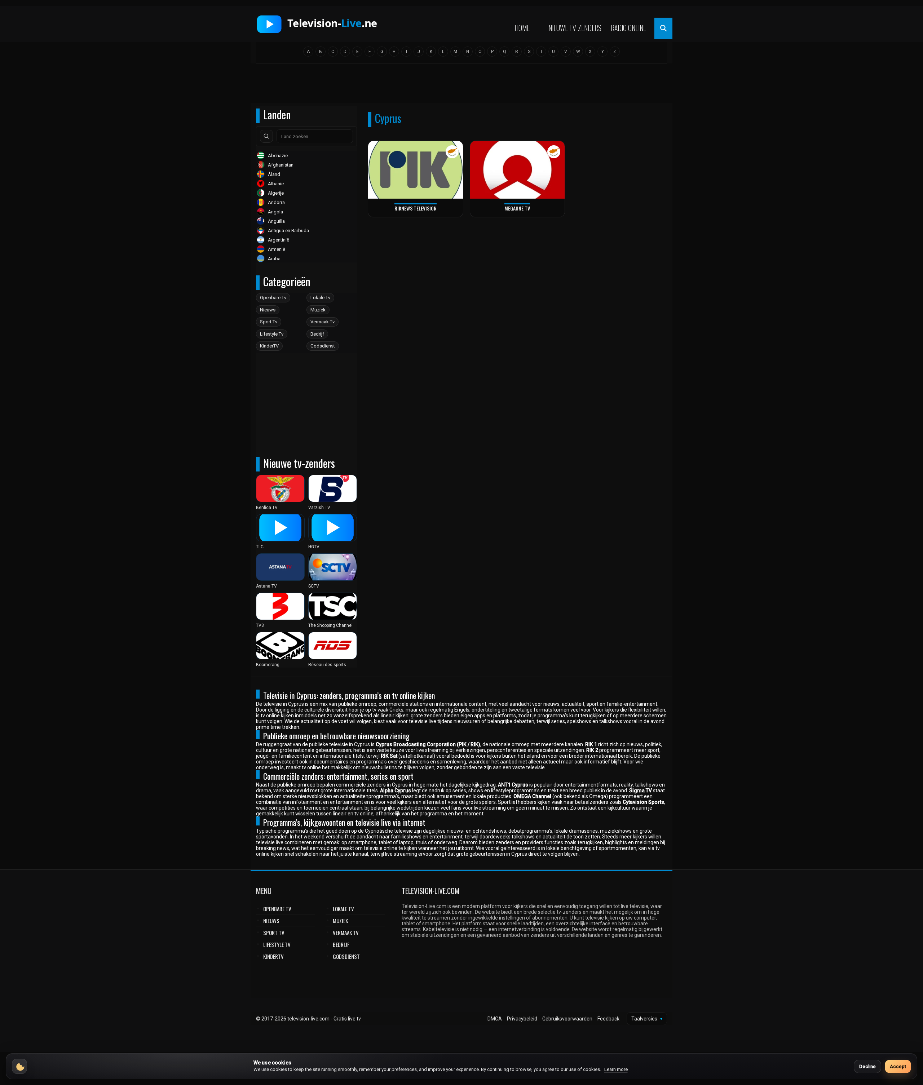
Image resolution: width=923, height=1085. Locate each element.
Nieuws (267, 310)
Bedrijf (317, 334)
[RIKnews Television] (415, 170)
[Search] (266, 136)
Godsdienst (322, 346)
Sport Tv (268, 321)
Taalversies (646, 1019)
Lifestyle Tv (271, 334)
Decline (867, 1066)
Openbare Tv (273, 297)
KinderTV (269, 346)
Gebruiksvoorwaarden (567, 1019)
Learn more (616, 1069)
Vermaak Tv (322, 321)
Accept (898, 1066)
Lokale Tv (320, 297)
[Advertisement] (461, 85)
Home (522, 27)
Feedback (608, 1019)
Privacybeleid (522, 1019)
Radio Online (628, 27)
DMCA (494, 1019)
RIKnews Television (415, 208)
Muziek (318, 310)
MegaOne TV (517, 208)
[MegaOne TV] (517, 170)
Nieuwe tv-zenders (574, 27)
